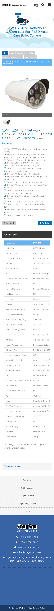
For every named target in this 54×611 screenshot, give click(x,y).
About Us (27, 480)
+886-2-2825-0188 (28, 537)
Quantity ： (9, 223)
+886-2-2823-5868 (28, 542)
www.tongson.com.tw (28, 547)
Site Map (28, 608)
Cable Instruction (12, 466)
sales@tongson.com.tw (28, 552)
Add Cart (45, 223)
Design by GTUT (16, 608)
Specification (10, 234)
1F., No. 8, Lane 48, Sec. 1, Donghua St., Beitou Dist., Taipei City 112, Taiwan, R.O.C (28, 559)
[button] (35, 4)
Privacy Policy (39, 608)
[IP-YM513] (27, 92)
